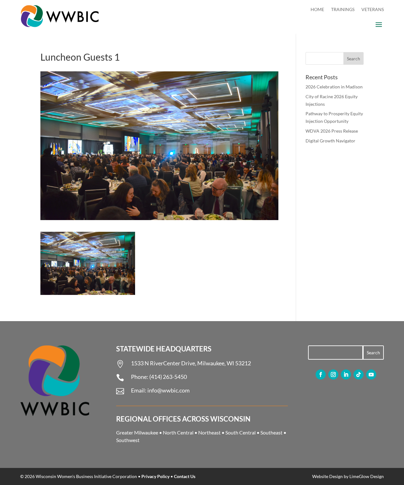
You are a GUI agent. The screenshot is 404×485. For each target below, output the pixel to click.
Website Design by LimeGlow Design (348, 476)
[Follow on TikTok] (359, 374)
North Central (178, 432)
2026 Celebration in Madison (334, 86)
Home (317, 9)
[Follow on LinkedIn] (346, 374)
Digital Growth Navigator (330, 140)
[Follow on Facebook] (321, 374)
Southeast (271, 432)
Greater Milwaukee (137, 432)
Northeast (209, 432)
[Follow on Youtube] (371, 374)
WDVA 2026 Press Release (332, 131)
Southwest (128, 440)
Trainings (342, 9)
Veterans (372, 9)
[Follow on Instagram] (333, 374)
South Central (240, 432)
